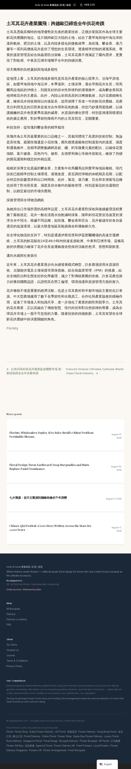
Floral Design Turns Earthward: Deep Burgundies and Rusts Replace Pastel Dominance (49, 467)
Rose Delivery (14, 741)
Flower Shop (65, 736)
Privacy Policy (14, 666)
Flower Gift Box (14, 745)
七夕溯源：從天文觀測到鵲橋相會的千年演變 (38, 497)
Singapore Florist (32, 741)
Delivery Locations (16, 619)
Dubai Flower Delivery (41, 731)
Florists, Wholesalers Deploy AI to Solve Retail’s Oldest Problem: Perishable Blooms (51, 434)
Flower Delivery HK (64, 745)
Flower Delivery (87, 731)
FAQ (8, 624)
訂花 (8, 736)
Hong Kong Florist (107, 731)
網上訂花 (17, 736)
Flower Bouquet (88, 741)
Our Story (11, 644)
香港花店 (72, 731)
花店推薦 (29, 745)
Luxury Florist (111, 736)
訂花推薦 (115, 741)
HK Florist (104, 741)
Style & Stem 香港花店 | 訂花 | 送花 (53, 4)
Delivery (11, 614)
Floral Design (50, 741)
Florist (9, 731)
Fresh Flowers (84, 745)
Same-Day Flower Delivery (88, 736)
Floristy (12, 328)
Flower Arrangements (55, 750)
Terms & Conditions (17, 660)
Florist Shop (21, 731)
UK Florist (60, 731)
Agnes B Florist (44, 745)
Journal (10, 655)
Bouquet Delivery (68, 741)
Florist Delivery (32, 736)
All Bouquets (13, 608)
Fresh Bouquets (76, 750)
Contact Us (12, 650)
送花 (120, 731)
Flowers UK (35, 750)
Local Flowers (101, 745)
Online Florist (49, 736)
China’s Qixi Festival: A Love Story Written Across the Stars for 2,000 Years (50, 528)
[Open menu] (74, 5)
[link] (87, 5)
